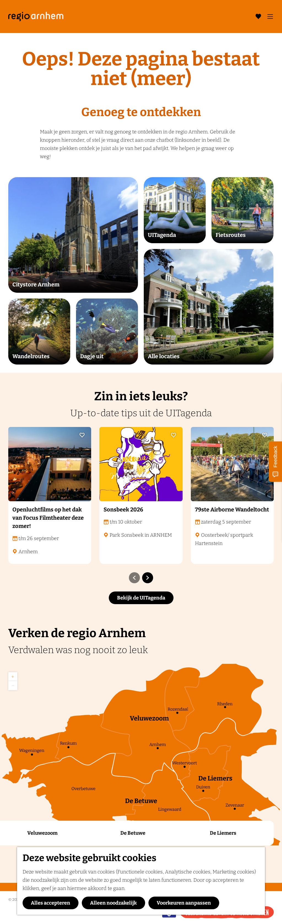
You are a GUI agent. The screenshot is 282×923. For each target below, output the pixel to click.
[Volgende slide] (147, 577)
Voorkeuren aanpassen (184, 903)
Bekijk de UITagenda (141, 598)
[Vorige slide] (134, 577)
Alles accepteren (50, 903)
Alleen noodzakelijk (113, 903)
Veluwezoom (42, 833)
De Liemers (223, 833)
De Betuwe (132, 833)
